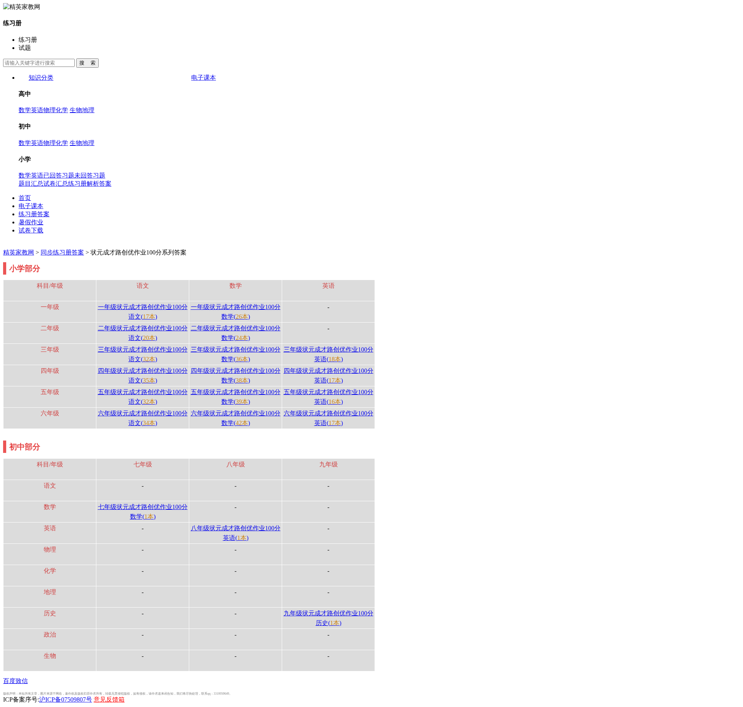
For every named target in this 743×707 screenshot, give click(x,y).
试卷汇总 (55, 183)
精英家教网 (18, 252)
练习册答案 (34, 214)
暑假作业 (31, 222)
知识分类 (41, 77)
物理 (49, 110)
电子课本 (203, 77)
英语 (37, 110)
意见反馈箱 (109, 699)
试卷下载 (31, 230)
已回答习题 (58, 175)
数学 (25, 110)
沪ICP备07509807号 (65, 699)
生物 (76, 110)
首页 (25, 198)
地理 (88, 110)
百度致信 (15, 681)
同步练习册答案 (62, 252)
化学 (62, 110)
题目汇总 (31, 183)
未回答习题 (89, 175)
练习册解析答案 (89, 183)
